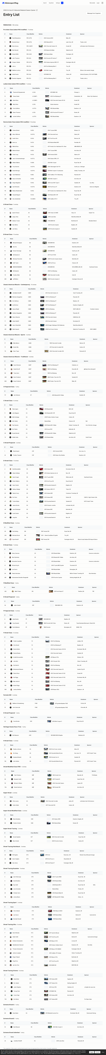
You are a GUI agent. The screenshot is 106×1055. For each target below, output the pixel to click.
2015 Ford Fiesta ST (58, 591)
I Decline (98, 1052)
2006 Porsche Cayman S (54, 279)
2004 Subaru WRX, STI (53, 158)
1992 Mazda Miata (54, 116)
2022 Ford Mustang (55, 641)
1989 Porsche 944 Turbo (50, 623)
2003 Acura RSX (48, 429)
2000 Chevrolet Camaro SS (50, 46)
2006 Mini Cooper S (57, 721)
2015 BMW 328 (47, 74)
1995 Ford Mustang (52, 369)
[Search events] (62, 3)
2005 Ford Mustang (52, 271)
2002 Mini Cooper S (52, 178)
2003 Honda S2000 (57, 451)
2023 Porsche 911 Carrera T (50, 58)
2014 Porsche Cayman (53, 224)
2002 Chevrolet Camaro (58, 783)
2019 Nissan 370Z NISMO (55, 949)
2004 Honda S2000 (52, 154)
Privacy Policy (40, 1053)
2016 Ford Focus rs (49, 859)
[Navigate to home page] (10, 2)
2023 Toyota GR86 (48, 477)
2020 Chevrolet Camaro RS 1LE (57, 100)
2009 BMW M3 (52, 965)
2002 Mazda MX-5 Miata (57, 557)
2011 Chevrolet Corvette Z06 (56, 347)
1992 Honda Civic (57, 775)
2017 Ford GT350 (52, 254)
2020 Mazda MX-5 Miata (50, 425)
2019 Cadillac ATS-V (52, 198)
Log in (98, 2)
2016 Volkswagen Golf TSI (54, 166)
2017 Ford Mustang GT (50, 305)
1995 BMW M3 (47, 619)
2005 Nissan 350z (55, 689)
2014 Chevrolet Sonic (53, 134)
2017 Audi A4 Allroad (54, 932)
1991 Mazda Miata (57, 915)
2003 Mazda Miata (55, 553)
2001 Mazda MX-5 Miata (58, 897)
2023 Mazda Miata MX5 (53, 142)
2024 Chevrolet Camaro (56, 653)
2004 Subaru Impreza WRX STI (51, 62)
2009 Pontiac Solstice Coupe (51, 417)
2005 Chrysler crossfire (50, 505)
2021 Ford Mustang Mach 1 (50, 66)
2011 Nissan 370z (55, 657)
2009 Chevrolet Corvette (58, 837)
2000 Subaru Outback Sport (56, 945)
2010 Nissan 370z (53, 957)
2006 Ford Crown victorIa (55, 749)
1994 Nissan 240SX (57, 910)
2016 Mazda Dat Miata (49, 50)
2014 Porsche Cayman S (54, 228)
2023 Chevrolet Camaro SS (57, 669)
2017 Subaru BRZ (53, 999)
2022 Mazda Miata (49, 437)
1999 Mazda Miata (48, 54)
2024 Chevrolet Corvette (52, 801)
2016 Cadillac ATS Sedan (55, 953)
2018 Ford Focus (52, 263)
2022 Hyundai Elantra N (49, 501)
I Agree (91, 1052)
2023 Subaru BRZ (48, 493)
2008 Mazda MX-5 (56, 884)
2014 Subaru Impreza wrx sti (51, 473)
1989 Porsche (47, 627)
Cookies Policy (31, 1053)
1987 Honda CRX (45, 531)
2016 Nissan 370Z (53, 941)
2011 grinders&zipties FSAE (61, 703)
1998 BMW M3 (51, 220)
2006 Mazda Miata (56, 880)
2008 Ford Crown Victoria (51, 329)
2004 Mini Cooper (52, 162)
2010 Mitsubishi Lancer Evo (52, 1013)
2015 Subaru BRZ (48, 509)
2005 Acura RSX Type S (53, 182)
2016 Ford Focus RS (49, 481)
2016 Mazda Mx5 (49, 409)
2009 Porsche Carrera (57, 841)
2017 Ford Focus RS (52, 138)
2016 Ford (47, 854)
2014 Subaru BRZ (53, 995)
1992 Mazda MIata (54, 108)
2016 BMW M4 (51, 250)
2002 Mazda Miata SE (57, 893)
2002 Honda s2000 (48, 38)
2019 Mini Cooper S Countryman (55, 170)
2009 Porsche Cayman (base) (55, 258)
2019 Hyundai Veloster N (50, 485)
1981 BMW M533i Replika (57, 735)
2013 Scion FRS (53, 987)
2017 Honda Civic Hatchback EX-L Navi (57, 146)
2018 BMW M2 (51, 242)
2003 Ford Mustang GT (55, 96)
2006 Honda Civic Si (54, 757)
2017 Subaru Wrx (53, 983)
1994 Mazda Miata (55, 569)
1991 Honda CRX (56, 787)
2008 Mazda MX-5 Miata (58, 395)
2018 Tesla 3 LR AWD (53, 212)
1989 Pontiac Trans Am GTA (54, 377)
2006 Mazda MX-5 (48, 42)
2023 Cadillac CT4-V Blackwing (55, 174)
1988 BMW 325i (58, 605)
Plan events (92, 2)
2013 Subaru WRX (56, 819)
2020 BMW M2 (51, 246)
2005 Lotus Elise (52, 216)
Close (103, 1052)
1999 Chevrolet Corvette (55, 343)
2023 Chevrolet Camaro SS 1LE (58, 673)
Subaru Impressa (54, 104)
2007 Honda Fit (56, 779)
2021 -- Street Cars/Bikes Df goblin (49, 535)
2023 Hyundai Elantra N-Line (55, 753)
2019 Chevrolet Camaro (51, 321)
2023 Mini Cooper (48, 70)
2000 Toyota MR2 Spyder (57, 565)
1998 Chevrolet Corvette (53, 275)
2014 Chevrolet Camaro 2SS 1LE (58, 649)
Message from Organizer (94, 13)
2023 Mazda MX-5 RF (53, 194)
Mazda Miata (48, 421)
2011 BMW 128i (52, 991)
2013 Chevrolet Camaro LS (51, 293)
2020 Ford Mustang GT (50, 301)
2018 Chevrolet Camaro (51, 317)
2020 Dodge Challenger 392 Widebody (54, 325)
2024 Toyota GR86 (52, 130)
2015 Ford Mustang (49, 309)
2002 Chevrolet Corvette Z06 (57, 351)
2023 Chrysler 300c (55, 661)
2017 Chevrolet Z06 (50, 805)
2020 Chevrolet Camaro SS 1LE (58, 677)
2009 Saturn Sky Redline (59, 455)
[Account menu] (102, 3)
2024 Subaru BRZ (48, 469)
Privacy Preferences (75, 1053)
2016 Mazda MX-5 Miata (50, 433)
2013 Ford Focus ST (52, 186)
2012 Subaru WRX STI (49, 489)
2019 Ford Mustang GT (50, 297)
